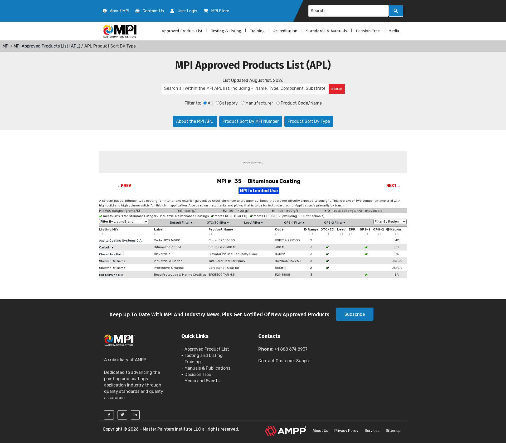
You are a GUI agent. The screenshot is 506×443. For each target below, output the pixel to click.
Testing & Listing (226, 31)
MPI (6, 46)
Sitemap (393, 430)
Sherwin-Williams (112, 261)
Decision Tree (368, 31)
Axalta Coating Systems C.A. (120, 240)
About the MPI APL (195, 121)
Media (393, 31)
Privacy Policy (346, 430)
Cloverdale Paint (111, 254)
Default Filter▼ (181, 222)
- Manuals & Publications (205, 368)
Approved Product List (182, 31)
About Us (320, 430)
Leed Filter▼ (254, 222)
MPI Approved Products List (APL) (47, 46)
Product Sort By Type (309, 121)
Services (372, 430)
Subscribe (354, 314)
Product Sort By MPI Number (250, 121)
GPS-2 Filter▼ (335, 222)
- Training (191, 361)
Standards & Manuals (326, 31)
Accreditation (285, 31)
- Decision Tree (196, 374)
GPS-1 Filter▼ (294, 222)
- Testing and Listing (202, 355)
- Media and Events (200, 380)
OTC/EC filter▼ (218, 222)
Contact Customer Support (285, 360)
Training (257, 31)
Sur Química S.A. (111, 275)
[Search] (395, 11)
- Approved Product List (205, 349)
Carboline (106, 247)
